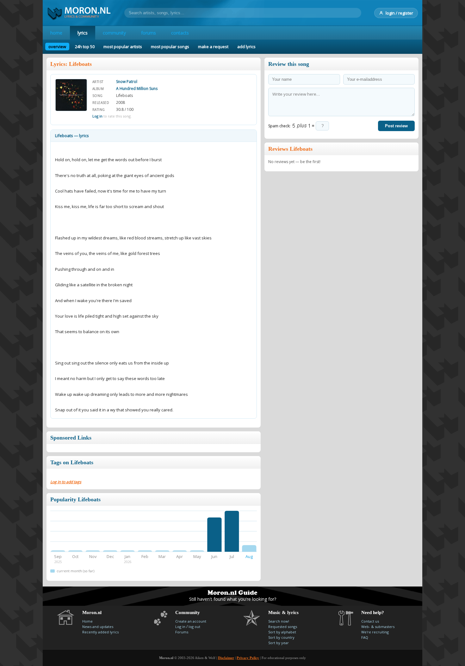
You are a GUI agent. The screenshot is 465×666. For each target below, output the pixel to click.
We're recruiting (375, 632)
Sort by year (278, 642)
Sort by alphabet (282, 632)
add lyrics (246, 46)
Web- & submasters (377, 626)
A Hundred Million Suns (137, 88)
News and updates (97, 626)
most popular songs (170, 46)
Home (87, 621)
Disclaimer (226, 658)
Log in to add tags (65, 482)
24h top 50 (85, 46)
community (114, 33)
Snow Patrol (126, 81)
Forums (181, 632)
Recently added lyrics (100, 632)
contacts (180, 33)
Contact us (370, 621)
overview (57, 46)
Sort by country (281, 637)
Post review (396, 126)
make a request (213, 46)
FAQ (364, 637)
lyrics (83, 33)
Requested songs (282, 626)
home (56, 33)
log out (194, 626)
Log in (97, 116)
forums (148, 33)
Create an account (190, 621)
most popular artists (122, 46)
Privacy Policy (248, 658)
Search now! (278, 621)
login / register (399, 13)
